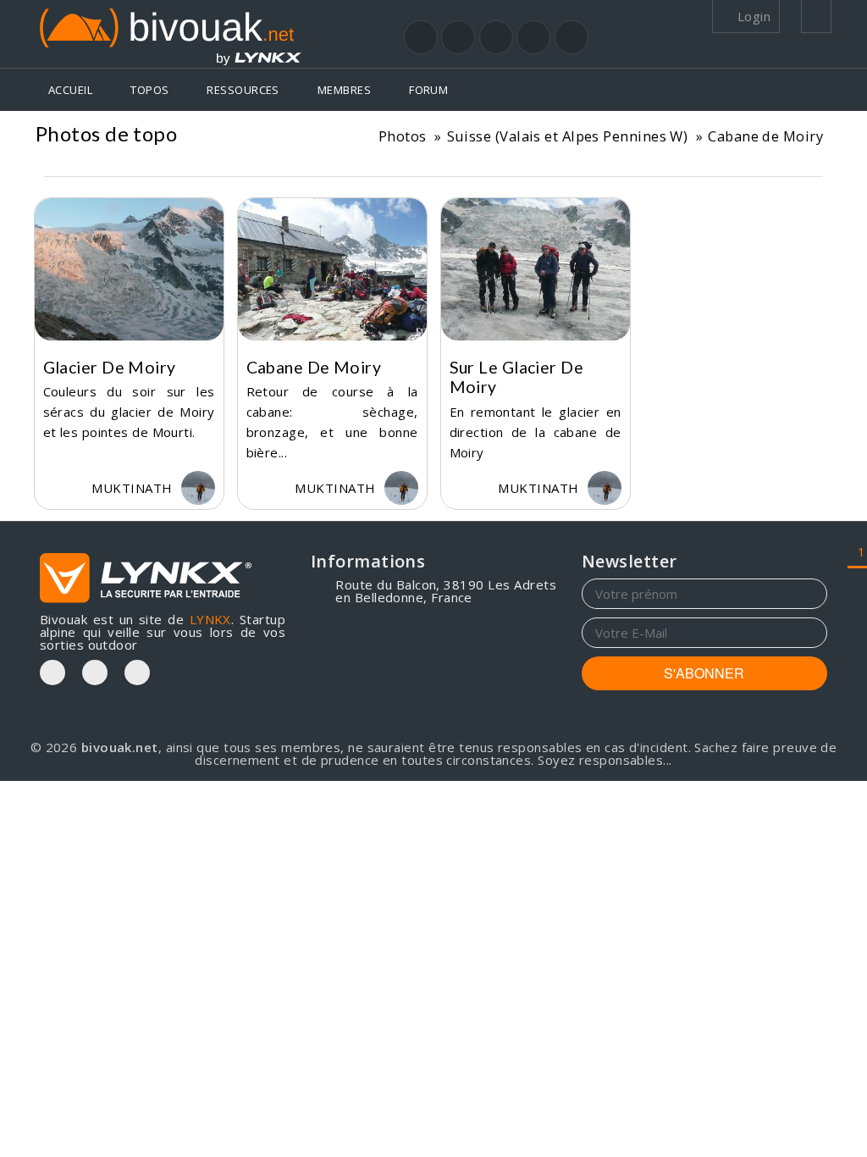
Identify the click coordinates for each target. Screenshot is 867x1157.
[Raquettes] (458, 37)
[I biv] (56, 488)
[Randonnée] (421, 37)
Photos (402, 136)
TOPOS (149, 89)
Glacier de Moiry (109, 367)
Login (751, 16)
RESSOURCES (243, 89)
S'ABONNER (704, 673)
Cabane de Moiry (765, 136)
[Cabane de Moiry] (332, 269)
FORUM (428, 89)
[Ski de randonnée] (496, 37)
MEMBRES (344, 89)
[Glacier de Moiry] (129, 269)
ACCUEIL (70, 89)
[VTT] (533, 37)
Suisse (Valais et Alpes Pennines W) (567, 136)
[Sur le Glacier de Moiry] (535, 269)
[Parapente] (571, 37)
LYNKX (210, 619)
